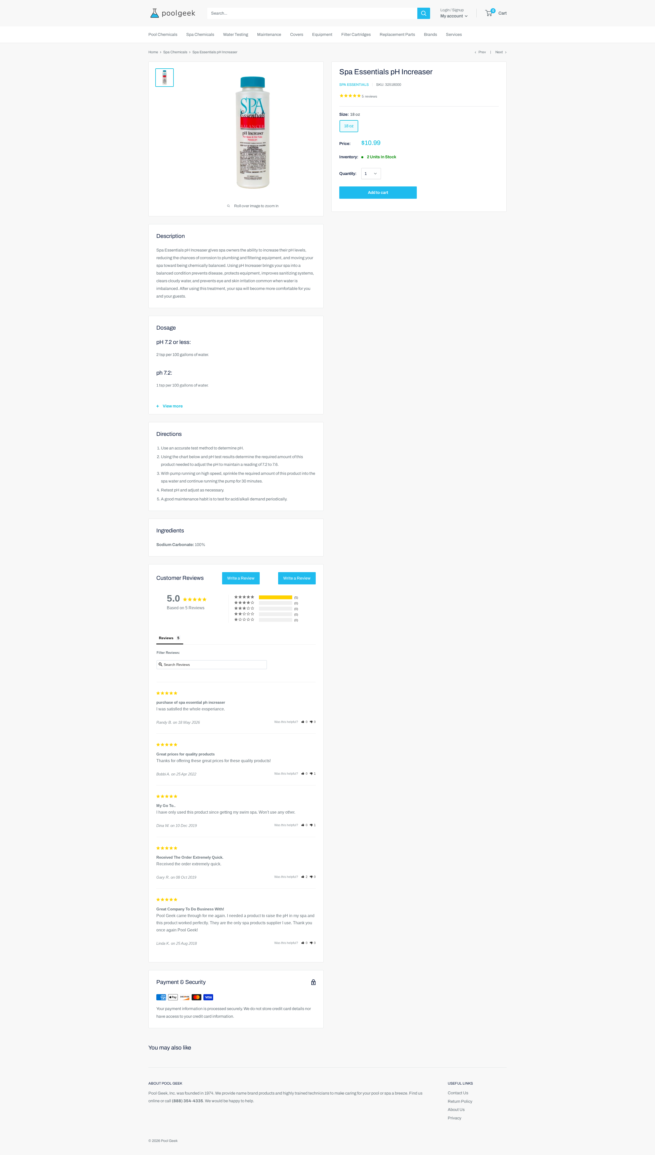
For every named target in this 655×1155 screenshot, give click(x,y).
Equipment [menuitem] (322, 34)
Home (153, 52)
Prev (482, 52)
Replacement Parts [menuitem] (397, 34)
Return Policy (460, 1101)
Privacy (454, 1118)
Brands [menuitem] (430, 34)
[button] (304, 722)
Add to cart (378, 192)
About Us (456, 1109)
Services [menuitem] (454, 34)
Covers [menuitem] (296, 34)
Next (499, 52)
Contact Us (458, 1093)
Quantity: (347, 173)
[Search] (423, 13)
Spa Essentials (354, 85)
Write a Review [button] (241, 578)
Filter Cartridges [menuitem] (356, 34)
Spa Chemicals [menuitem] (200, 34)
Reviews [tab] (166, 638)
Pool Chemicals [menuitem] (162, 34)
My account (452, 16)
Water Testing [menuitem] (235, 34)
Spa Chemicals (175, 52)
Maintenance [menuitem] (269, 34)
